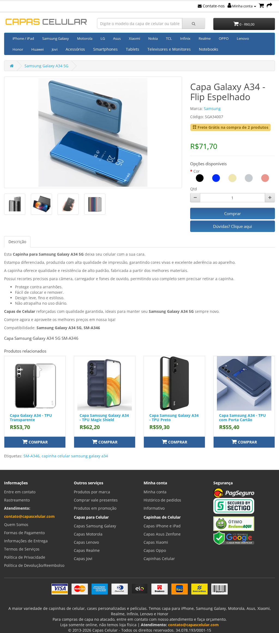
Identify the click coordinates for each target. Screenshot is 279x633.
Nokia (153, 38)
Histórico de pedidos (162, 500)
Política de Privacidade (24, 557)
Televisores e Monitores (169, 49)
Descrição (17, 241)
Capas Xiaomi (156, 542)
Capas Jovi (83, 558)
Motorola (84, 38)
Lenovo (243, 38)
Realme (205, 38)
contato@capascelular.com (29, 516)
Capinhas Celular (159, 558)
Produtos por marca (92, 491)
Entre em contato (19, 491)
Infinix (185, 38)
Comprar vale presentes (96, 500)
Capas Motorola (88, 534)
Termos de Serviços (22, 549)
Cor (196, 171)
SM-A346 (31, 455)
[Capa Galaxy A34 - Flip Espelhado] (93, 132)
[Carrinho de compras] (261, 5)
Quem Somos (16, 524)
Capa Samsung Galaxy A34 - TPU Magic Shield (104, 417)
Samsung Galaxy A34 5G (46, 65)
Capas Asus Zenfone (162, 534)
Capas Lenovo (86, 542)
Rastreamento (17, 500)
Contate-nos (213, 5)
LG (103, 38)
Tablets (132, 49)
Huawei (37, 49)
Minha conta (242, 6)
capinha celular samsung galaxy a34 (75, 455)
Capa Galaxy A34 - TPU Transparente (31, 417)
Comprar (232, 213)
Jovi (54, 49)
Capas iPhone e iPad (162, 525)
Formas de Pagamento (24, 532)
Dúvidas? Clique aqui (232, 226)
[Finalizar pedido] (269, 5)
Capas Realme (87, 550)
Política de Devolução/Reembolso (34, 565)
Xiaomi (134, 38)
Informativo (154, 508)
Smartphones (105, 49)
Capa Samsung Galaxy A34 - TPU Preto (174, 417)
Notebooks (208, 49)
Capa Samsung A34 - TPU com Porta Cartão (242, 417)
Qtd (193, 188)
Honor (18, 49)
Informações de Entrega (26, 540)
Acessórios (75, 49)
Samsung (212, 108)
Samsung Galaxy (55, 38)
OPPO (224, 38)
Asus (117, 38)
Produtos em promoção (95, 508)
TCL (169, 38)
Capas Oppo (155, 550)
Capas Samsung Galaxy (95, 525)
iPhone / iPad (23, 38)
